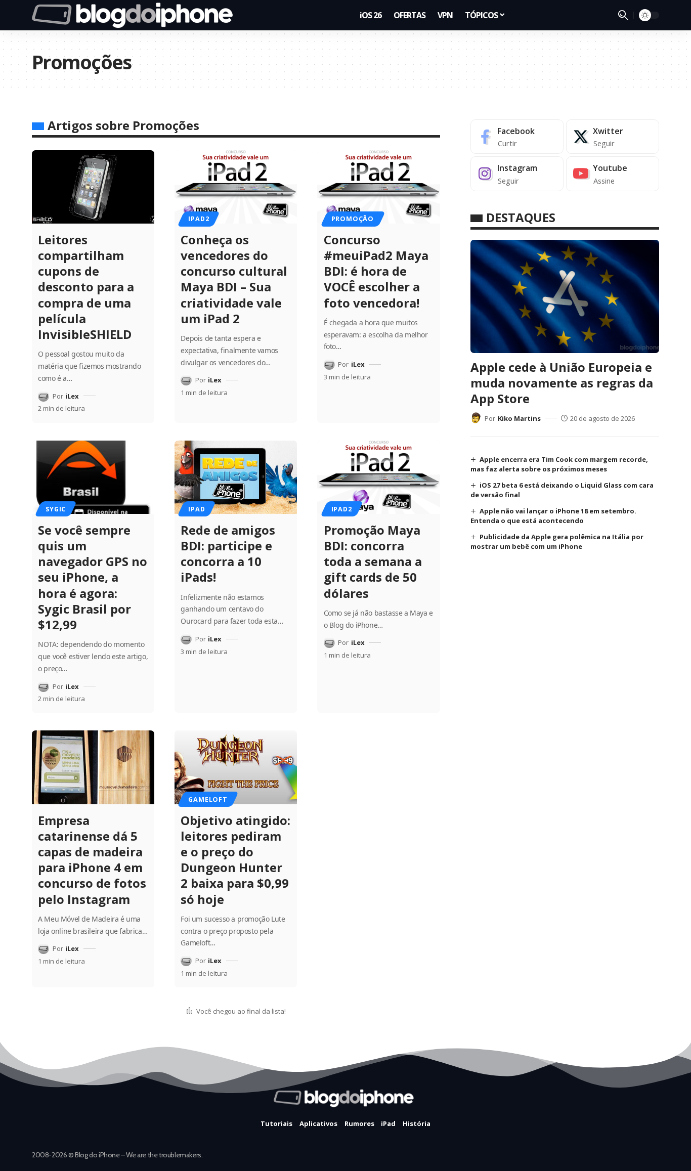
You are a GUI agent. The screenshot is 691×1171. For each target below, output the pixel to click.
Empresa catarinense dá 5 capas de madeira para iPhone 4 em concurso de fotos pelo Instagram (92, 859)
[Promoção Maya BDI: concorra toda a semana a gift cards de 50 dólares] (378, 477)
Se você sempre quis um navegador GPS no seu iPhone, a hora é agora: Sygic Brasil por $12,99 (92, 577)
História (416, 1123)
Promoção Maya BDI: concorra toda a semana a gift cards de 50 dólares (373, 561)
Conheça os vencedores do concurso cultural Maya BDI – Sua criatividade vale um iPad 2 (234, 279)
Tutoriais (276, 1123)
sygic (56, 508)
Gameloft (207, 799)
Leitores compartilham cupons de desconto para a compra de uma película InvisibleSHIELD (86, 286)
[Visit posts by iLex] (43, 396)
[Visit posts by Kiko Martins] (476, 417)
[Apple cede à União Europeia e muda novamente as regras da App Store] (564, 296)
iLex (72, 396)
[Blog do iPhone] (135, 15)
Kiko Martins (519, 417)
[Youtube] (612, 173)
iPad (388, 1123)
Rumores (359, 1123)
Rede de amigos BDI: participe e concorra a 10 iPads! (228, 554)
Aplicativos (318, 1123)
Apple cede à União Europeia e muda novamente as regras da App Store (561, 383)
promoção (352, 218)
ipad (196, 508)
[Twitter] (612, 136)
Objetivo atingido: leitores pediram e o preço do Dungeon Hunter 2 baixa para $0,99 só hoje (235, 859)
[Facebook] (517, 136)
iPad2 (198, 218)
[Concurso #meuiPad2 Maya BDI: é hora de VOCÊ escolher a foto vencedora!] (378, 187)
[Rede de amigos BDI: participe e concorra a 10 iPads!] (236, 477)
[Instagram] (517, 173)
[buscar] (623, 15)
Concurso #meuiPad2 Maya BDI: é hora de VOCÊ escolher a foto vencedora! (376, 271)
